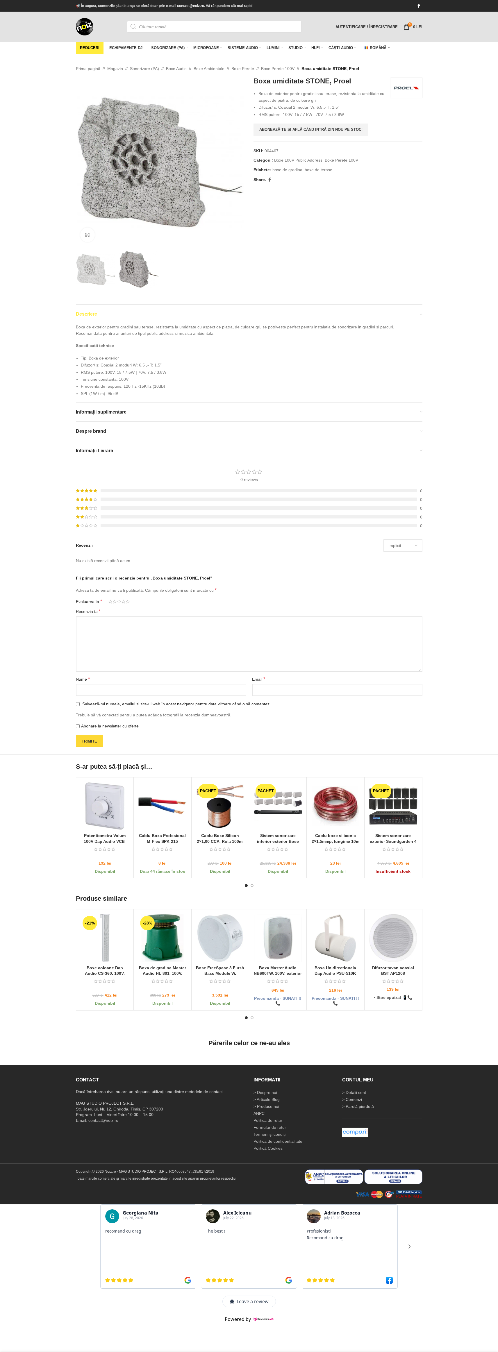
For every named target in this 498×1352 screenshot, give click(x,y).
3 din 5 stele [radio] (119, 602)
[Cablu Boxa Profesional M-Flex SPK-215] (162, 805)
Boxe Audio (176, 68)
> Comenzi (352, 1099)
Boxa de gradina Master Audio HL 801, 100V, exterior (162, 973)
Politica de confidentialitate (278, 1141)
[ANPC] (334, 1176)
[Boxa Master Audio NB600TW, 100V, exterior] (277, 938)
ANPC (259, 1113)
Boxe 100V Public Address (298, 160)
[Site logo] (84, 26)
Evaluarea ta (89, 601)
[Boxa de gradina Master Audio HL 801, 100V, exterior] (162, 938)
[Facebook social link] (418, 6)
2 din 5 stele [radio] (115, 602)
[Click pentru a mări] (87, 235)
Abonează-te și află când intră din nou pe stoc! (311, 129)
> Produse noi (266, 1106)
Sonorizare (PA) (144, 68)
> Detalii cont (354, 1092)
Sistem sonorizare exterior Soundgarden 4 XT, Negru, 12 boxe (393, 841)
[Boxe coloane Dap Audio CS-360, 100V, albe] (105, 938)
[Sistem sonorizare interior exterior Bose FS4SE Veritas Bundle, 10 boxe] (277, 805)
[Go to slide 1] (246, 885)
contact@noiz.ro (190, 6)
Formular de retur (270, 1127)
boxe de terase (318, 169)
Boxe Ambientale (209, 68)
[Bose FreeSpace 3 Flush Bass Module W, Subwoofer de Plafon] (220, 938)
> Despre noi (265, 1092)
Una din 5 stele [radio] (110, 602)
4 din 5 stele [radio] (123, 602)
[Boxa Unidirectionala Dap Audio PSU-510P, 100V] (335, 938)
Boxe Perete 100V (277, 68)
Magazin (115, 68)
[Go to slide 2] (252, 885)
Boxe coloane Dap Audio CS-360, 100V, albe (105, 973)
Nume (83, 679)
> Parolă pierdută (358, 1106)
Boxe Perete (242, 68)
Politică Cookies (268, 1148)
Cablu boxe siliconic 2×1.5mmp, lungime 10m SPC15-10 (335, 841)
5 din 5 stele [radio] (128, 602)
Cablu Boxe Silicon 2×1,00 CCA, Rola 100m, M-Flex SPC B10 (220, 841)
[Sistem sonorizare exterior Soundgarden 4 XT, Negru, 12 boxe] (393, 805)
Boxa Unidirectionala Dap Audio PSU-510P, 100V (335, 973)
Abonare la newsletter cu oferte (110, 726)
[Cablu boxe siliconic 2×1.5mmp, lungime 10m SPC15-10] (335, 805)
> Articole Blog (267, 1099)
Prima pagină (88, 68)
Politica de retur (268, 1120)
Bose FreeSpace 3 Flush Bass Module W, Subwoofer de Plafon (220, 973)
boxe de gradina (287, 169)
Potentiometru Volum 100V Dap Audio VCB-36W (104, 841)
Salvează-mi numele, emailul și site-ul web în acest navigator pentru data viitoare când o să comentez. (176, 704)
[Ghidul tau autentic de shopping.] (355, 1132)
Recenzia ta (88, 611)
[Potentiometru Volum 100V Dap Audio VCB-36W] (105, 805)
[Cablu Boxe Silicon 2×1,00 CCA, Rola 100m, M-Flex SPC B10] (220, 805)
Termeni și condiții (270, 1134)
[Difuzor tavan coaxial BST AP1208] (393, 938)
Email (258, 679)
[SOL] (393, 1176)
